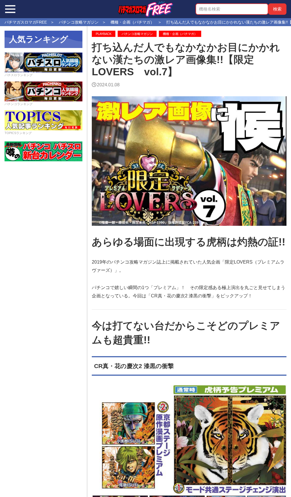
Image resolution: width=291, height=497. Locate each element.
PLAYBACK (103, 34)
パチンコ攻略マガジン (137, 34)
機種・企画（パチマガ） (180, 34)
